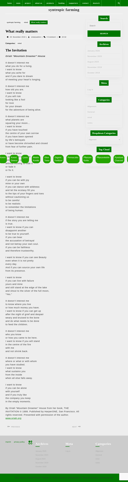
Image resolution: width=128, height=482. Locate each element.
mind (26, 22)
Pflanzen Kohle (88, 159)
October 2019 (94, 73)
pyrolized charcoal (119, 159)
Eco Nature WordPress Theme (32, 478)
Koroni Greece (14, 159)
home (9, 3)
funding (61, 3)
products (50, 3)
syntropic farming (63, 10)
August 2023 (93, 62)
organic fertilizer (58, 159)
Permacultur (73, 157)
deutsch (96, 3)
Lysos (25, 157)
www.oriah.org (13, 418)
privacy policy (19, 442)
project (28, 3)
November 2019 (95, 67)
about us (38, 3)
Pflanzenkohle (103, 157)
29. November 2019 (18, 37)
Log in (90, 90)
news (18, 3)
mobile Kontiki (36, 159)
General (91, 112)
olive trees (46, 159)
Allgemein (92, 106)
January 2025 (94, 51)
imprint (8, 442)
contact (85, 3)
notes (90, 123)
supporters (73, 3)
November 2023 (95, 56)
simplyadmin (36, 37)
